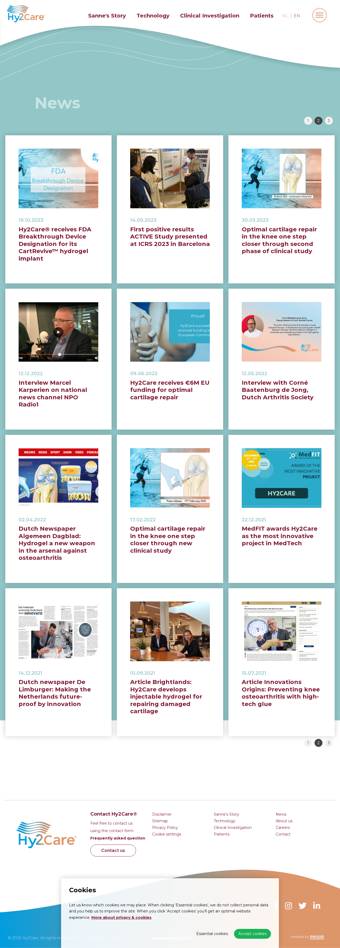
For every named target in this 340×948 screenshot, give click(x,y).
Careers (283, 827)
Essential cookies (212, 933)
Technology (153, 15)
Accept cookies (252, 933)
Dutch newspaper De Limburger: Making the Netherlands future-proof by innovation (55, 693)
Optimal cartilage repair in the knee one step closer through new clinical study (167, 539)
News (281, 814)
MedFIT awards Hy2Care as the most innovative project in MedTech (279, 536)
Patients (262, 15)
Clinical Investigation (209, 15)
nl (285, 16)
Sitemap (160, 821)
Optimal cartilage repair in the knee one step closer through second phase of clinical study (279, 240)
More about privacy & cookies (121, 917)
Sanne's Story (107, 15)
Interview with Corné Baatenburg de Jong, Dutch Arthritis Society (277, 390)
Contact (283, 834)
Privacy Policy (165, 827)
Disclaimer (162, 814)
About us (284, 821)
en (297, 16)
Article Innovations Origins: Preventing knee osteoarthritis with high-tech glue (281, 693)
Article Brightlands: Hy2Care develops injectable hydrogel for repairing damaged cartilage (166, 696)
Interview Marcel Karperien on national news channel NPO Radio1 (53, 393)
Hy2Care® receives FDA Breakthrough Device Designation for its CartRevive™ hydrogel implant (55, 244)
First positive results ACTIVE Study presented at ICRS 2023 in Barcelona (170, 237)
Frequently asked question (117, 838)
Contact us (113, 850)
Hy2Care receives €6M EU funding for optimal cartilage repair (170, 390)
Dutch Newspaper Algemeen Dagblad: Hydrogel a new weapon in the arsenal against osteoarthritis (57, 543)
